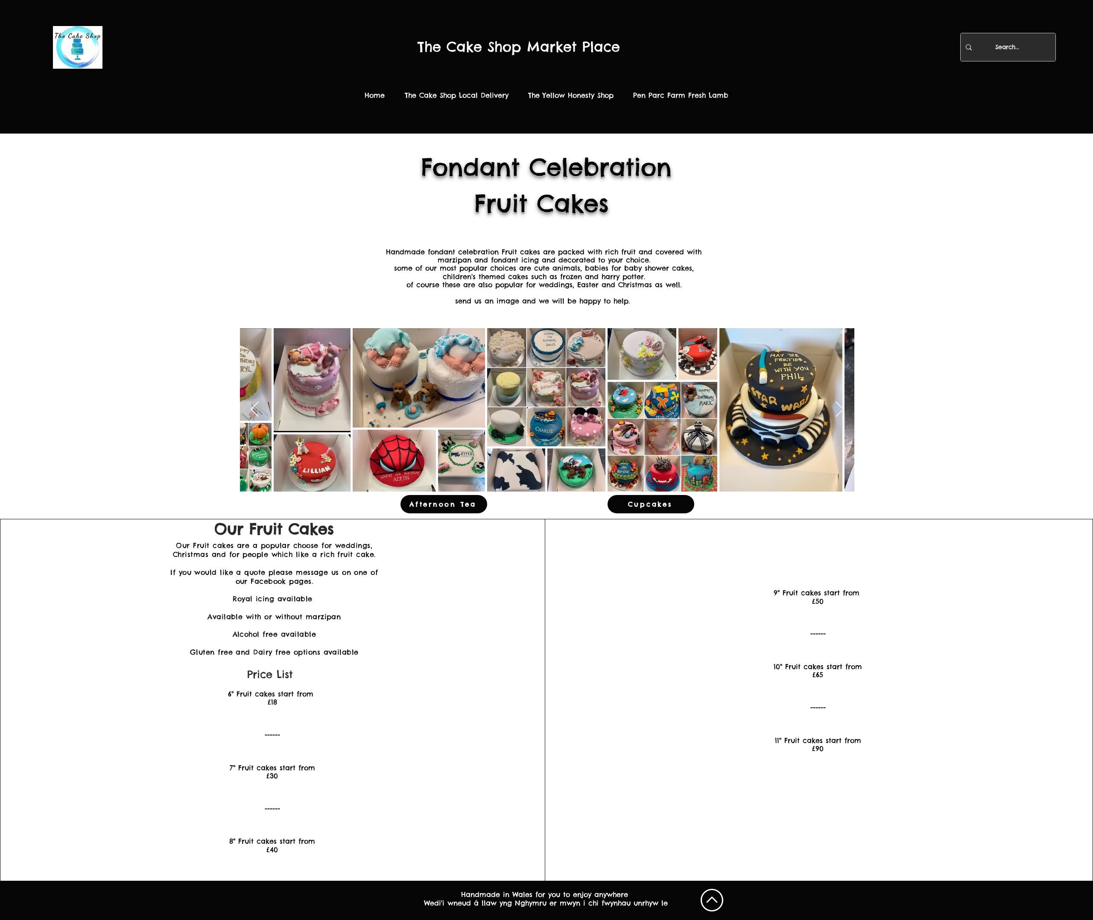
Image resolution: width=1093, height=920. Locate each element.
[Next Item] (840, 410)
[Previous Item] (255, 410)
